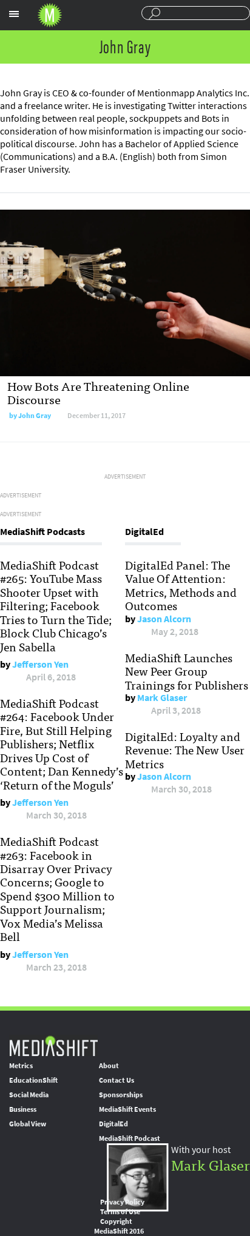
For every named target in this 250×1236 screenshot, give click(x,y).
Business (22, 1109)
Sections (14, 14)
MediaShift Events (127, 1109)
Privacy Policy (122, 1202)
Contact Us (116, 1080)
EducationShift (33, 1080)
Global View (27, 1124)
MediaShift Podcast (129, 1138)
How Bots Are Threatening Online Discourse (98, 392)
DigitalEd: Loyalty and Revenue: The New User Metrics (185, 749)
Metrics (21, 1066)
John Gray (34, 415)
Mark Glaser (162, 697)
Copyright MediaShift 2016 (119, 1226)
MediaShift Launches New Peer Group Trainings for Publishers (186, 671)
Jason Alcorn (164, 619)
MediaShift (53, 1045)
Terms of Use (120, 1212)
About (109, 1066)
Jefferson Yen (40, 664)
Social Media (29, 1095)
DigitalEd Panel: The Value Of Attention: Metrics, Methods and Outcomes (181, 585)
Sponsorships (121, 1095)
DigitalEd (113, 1124)
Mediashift (49, 15)
